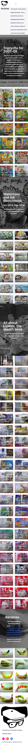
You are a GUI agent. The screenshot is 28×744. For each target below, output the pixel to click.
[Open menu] (16, 4)
